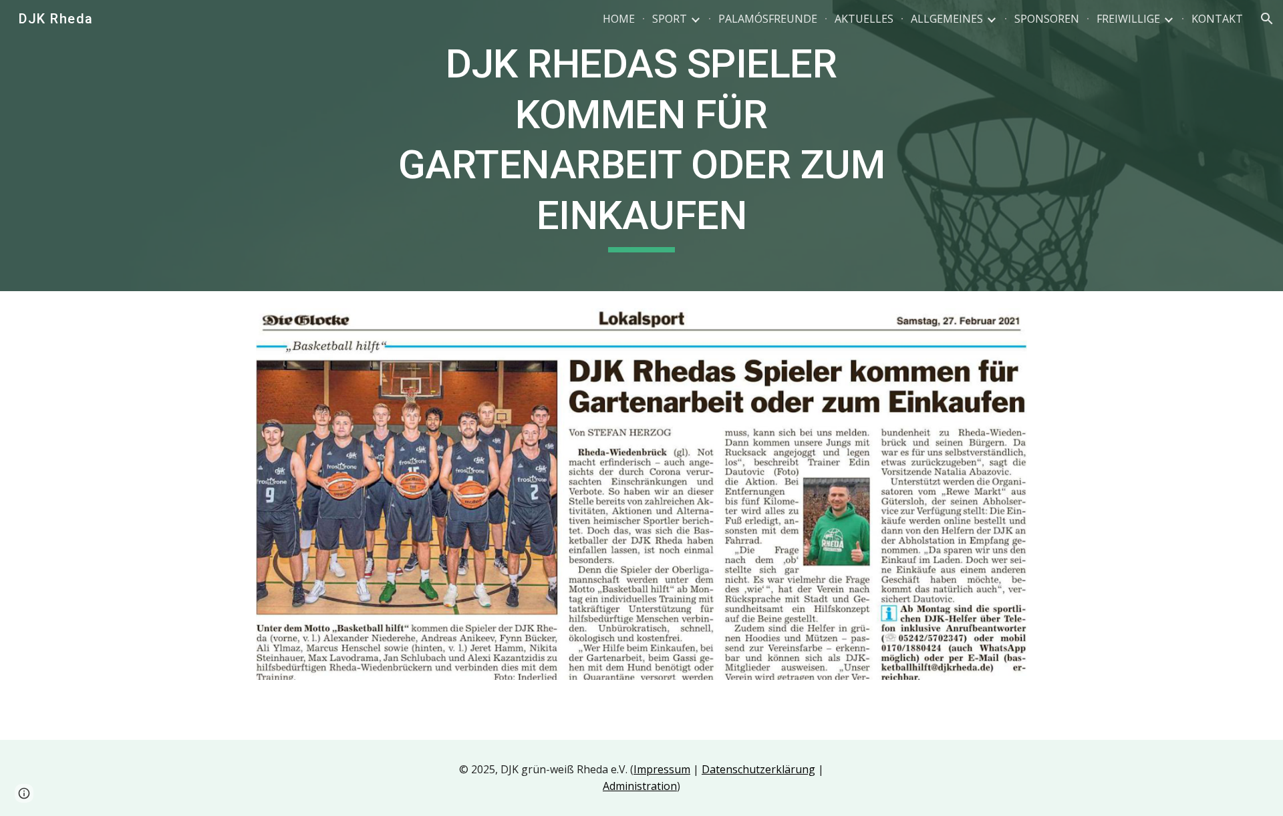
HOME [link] (619, 18)
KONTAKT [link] (1217, 18)
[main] (641, 145)
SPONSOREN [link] (1046, 18)
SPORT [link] (669, 18)
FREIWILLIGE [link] (1128, 18)
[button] (1267, 19)
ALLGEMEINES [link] (947, 18)
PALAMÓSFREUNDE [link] (767, 18)
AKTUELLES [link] (864, 18)
